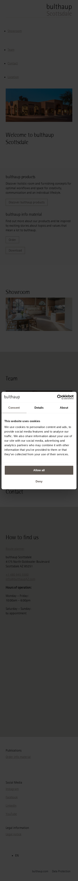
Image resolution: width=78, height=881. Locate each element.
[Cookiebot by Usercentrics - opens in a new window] (57, 397)
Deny (39, 481)
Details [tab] (39, 407)
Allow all (39, 470)
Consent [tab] (14, 407)
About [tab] (64, 407)
